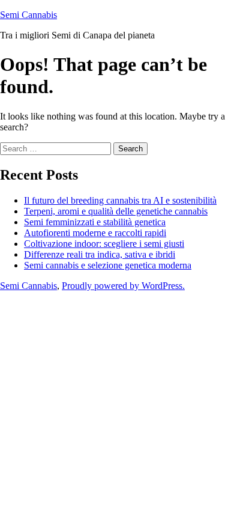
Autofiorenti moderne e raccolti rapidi (95, 233)
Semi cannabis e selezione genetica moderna (107, 265)
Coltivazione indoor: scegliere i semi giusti (104, 243)
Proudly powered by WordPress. (123, 286)
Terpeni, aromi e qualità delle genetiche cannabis (116, 211)
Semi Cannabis (28, 15)
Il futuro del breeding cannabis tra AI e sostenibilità (120, 200)
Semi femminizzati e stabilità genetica (95, 222)
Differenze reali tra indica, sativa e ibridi (99, 254)
